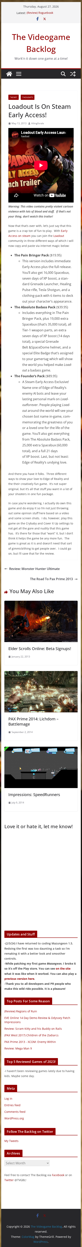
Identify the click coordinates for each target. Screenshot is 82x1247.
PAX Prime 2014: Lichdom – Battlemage (33, 721)
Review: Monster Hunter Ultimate (34, 569)
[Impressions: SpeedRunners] (41, 749)
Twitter (9, 1180)
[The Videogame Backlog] (9, 74)
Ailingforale (37, 123)
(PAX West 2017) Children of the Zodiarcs (31, 1035)
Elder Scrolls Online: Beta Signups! (39, 648)
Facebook (58, 1175)
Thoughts (27, 97)
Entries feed (12, 1105)
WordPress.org (14, 1118)
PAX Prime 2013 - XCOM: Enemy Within (30, 1042)
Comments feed (14, 1112)
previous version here (19, 979)
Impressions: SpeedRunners (34, 794)
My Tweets (11, 1141)
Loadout (58, 236)
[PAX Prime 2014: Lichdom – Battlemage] (41, 674)
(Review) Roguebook (40, 13)
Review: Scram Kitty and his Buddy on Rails (33, 1029)
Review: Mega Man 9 (18, 1048)
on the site (63, 968)
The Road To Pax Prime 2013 (51, 579)
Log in (8, 1098)
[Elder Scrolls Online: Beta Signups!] (41, 603)
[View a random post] (73, 74)
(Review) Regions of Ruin (20, 1011)
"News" (13, 97)
